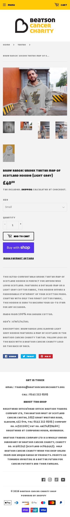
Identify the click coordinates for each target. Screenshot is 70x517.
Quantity (9, 217)
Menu (11, 4)
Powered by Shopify (33, 495)
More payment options (18, 258)
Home (6, 44)
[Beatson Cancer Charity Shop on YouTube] (63, 480)
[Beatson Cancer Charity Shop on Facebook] (43, 480)
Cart (63, 4)
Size (5, 199)
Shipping (26, 189)
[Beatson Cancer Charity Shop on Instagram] (50, 480)
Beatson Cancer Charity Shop (38, 491)
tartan (22, 44)
